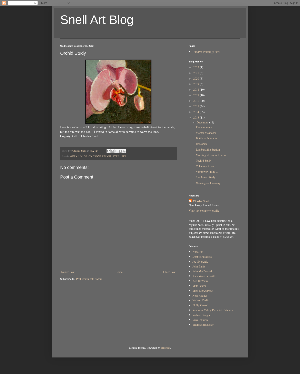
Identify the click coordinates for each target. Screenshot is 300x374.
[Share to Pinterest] (124, 151)
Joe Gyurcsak (200, 261)
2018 (196, 89)
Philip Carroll (200, 305)
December (203, 122)
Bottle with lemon (206, 138)
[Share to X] (116, 151)
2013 (196, 117)
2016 (196, 101)
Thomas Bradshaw (203, 324)
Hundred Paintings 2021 (206, 52)
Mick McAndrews (202, 291)
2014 (196, 112)
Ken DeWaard (200, 281)
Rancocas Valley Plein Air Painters (212, 310)
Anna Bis (197, 252)
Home (119, 272)
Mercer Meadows (206, 133)
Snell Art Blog (96, 20)
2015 (196, 106)
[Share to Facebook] (120, 151)
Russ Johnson (200, 320)
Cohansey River (205, 166)
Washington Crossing (208, 183)
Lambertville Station (208, 149)
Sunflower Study (205, 177)
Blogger (165, 348)
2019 (196, 84)
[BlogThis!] (112, 151)
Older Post (169, 272)
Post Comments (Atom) (89, 279)
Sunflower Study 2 (207, 172)
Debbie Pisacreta (202, 257)
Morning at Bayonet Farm (211, 155)
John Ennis (198, 266)
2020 (196, 78)
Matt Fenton (199, 286)
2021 (196, 73)
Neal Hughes (199, 295)
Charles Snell (201, 201)
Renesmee (201, 144)
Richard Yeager (201, 315)
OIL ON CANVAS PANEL (98, 156)
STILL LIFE (119, 156)
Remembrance (204, 127)
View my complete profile (204, 210)
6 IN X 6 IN (76, 156)
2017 (196, 95)
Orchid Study (203, 160)
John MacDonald (202, 271)
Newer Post (67, 272)
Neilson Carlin (200, 300)
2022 (196, 67)
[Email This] (109, 151)
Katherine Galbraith (203, 276)
